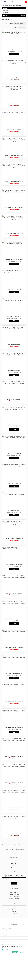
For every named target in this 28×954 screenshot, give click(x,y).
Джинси (4, 932)
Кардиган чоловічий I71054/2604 (14, 538)
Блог (14, 871)
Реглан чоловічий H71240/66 (14, 564)
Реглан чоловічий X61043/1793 (14, 233)
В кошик (14, 54)
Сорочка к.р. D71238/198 (14, 425)
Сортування (9, 23)
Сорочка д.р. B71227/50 (14, 344)
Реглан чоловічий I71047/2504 (14, 619)
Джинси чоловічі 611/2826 (14, 129)
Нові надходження (7, 928)
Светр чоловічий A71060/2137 (14, 259)
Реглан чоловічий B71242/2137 (14, 181)
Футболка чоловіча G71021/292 (14, 482)
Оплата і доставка (14, 894)
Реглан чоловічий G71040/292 (14, 207)
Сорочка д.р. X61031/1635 (14, 399)
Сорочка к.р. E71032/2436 (14, 453)
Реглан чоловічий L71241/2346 (14, 808)
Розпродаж (12, 5)
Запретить (22, 952)
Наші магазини (14, 869)
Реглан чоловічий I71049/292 (14, 673)
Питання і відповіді (14, 898)
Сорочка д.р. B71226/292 (14, 316)
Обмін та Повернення (14, 896)
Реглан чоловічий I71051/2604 (14, 727)
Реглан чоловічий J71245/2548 (14, 782)
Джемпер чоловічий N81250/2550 (14, 78)
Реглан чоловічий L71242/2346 (14, 834)
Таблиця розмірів (14, 892)
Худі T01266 (14, 49)
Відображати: (16, 27)
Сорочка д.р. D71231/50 (14, 370)
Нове (14, 908)
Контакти (14, 900)
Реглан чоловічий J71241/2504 (14, 756)
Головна (5, 5)
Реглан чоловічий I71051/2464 (14, 701)
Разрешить (15, 952)
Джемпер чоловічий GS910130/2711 (14, 104)
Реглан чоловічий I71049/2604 (14, 647)
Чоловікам (18, 5)
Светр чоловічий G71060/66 (14, 288)
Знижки (14, 909)
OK (14, 883)
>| (3, 847)
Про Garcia (14, 868)
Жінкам (5, 10)
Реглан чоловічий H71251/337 (14, 593)
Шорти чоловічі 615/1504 (14, 510)
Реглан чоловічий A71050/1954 (14, 155)
